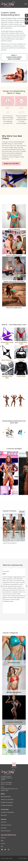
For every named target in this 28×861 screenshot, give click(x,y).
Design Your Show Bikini (7, 799)
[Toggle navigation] (25, 4)
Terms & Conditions (23, 858)
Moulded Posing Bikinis (7, 802)
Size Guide (3, 828)
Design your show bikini (11, 163)
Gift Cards (3, 822)
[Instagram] (26, 22)
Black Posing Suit (7, 360)
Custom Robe (21, 376)
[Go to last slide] (3, 432)
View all (21, 511)
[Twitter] (26, 19)
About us (3, 837)
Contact (3, 843)
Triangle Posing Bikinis (7, 805)
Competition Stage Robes (7, 812)
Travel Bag (21, 360)
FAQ (2, 846)
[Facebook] (26, 15)
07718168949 (8, 782)
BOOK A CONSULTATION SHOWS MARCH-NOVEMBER (14, 57)
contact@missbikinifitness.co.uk (9, 788)
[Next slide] (24, 432)
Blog (2, 840)
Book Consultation (5, 830)
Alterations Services (6, 825)
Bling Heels (4, 815)
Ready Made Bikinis (6, 796)
